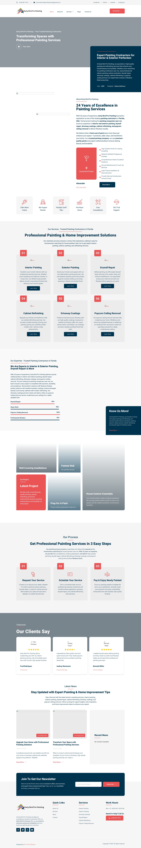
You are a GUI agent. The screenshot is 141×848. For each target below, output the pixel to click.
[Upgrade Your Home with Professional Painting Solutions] (33, 724)
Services (69, 12)
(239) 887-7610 (115, 818)
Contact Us (88, 12)
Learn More (33, 288)
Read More (106, 185)
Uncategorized (42, 735)
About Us (60, 12)
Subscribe (110, 784)
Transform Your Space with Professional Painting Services (66, 743)
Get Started (116, 11)
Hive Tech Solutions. (30, 844)
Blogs (79, 12)
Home (51, 12)
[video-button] (19, 46)
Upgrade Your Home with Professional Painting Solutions (32, 743)
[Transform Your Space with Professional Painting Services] (70, 724)
